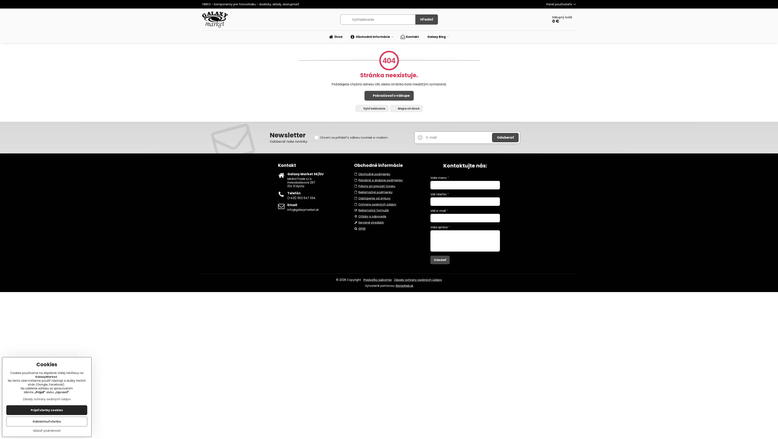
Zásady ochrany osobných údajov (418, 280)
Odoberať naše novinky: (289, 141)
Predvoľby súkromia (377, 280)
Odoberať (505, 137)
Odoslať (440, 260)
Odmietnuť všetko (47, 421)
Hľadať (426, 19)
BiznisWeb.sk (404, 286)
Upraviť (62, 392)
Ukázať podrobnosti (47, 431)
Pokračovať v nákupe (391, 95)
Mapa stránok (408, 108)
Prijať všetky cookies (47, 410)
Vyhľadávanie (374, 108)
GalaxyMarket (46, 377)
